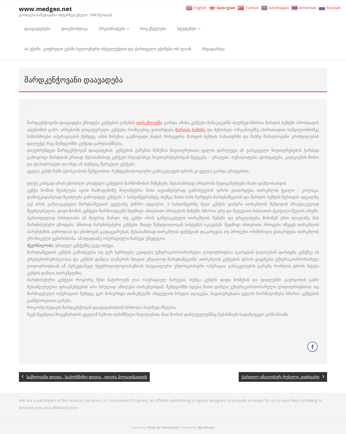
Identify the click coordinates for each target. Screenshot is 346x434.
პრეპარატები (112, 28)
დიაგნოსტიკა (74, 28)
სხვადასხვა (213, 48)
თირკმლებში (149, 122)
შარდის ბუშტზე (190, 129)
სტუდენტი (187, 28)
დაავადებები (37, 28)
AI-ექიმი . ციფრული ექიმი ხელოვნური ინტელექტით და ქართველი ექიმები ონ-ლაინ (107, 48)
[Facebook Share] (312, 347)
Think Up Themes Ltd (162, 427)
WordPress (206, 427)
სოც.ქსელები (153, 28)
